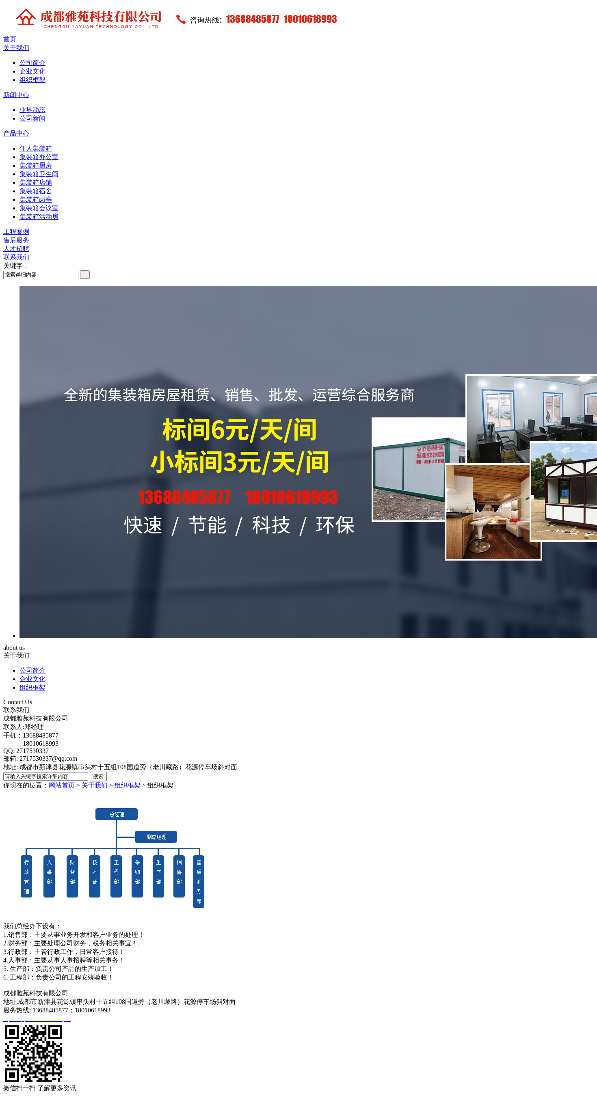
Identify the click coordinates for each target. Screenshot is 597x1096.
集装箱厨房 (35, 165)
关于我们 (16, 47)
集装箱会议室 (38, 208)
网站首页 (62, 785)
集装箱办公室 (38, 156)
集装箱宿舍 (35, 191)
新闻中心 (16, 94)
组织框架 (32, 79)
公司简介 (32, 62)
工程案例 (16, 231)
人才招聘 (16, 248)
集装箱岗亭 (35, 199)
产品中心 (16, 133)
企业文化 (32, 71)
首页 (9, 39)
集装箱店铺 (35, 182)
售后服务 (16, 240)
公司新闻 (32, 118)
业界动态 (32, 109)
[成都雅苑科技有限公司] (226, 33)
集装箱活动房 (38, 216)
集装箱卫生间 (38, 173)
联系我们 (16, 257)
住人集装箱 (35, 148)
